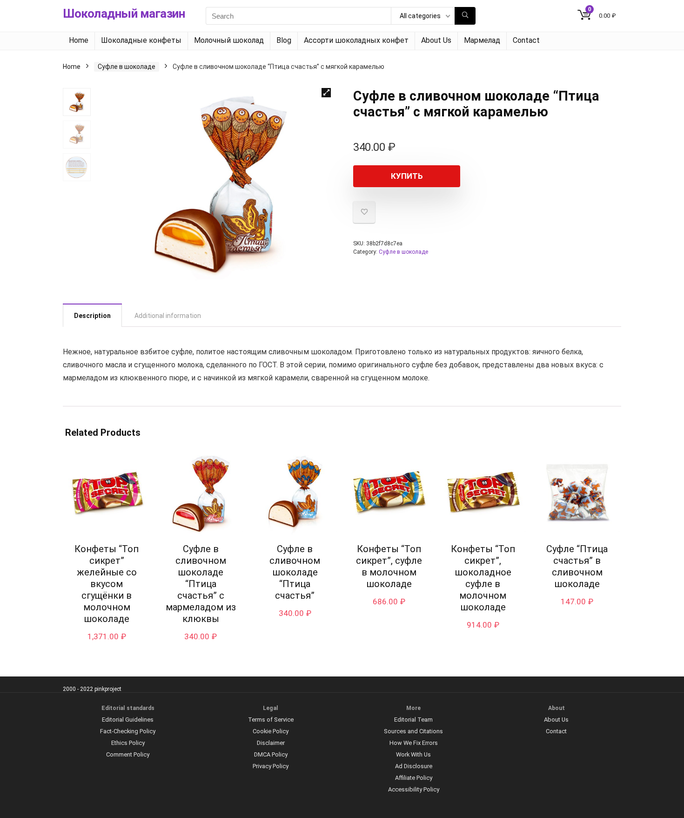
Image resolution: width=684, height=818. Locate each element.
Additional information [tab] (167, 315)
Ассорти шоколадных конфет (356, 40)
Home (78, 40)
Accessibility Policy (413, 789)
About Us (436, 40)
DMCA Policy (271, 754)
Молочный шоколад (229, 40)
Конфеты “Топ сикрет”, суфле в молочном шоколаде (389, 566)
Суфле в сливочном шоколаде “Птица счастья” (294, 572)
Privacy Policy (270, 766)
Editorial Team (413, 719)
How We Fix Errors (413, 742)
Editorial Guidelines (128, 719)
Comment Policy (127, 754)
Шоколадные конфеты (141, 40)
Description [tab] (92, 315)
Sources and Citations (413, 731)
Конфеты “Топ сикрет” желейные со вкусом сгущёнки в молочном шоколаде (106, 583)
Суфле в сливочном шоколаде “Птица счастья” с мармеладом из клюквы (201, 583)
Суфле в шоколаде (126, 66)
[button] (326, 92)
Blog (283, 40)
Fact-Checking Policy (127, 731)
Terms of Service (271, 719)
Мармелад (482, 40)
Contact (526, 40)
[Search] (465, 16)
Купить (407, 176)
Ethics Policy (128, 742)
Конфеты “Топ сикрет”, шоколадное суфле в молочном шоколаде (483, 578)
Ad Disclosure (413, 766)
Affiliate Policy (413, 777)
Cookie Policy (270, 731)
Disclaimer (271, 742)
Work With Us (413, 754)
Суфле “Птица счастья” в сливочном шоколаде (577, 566)
